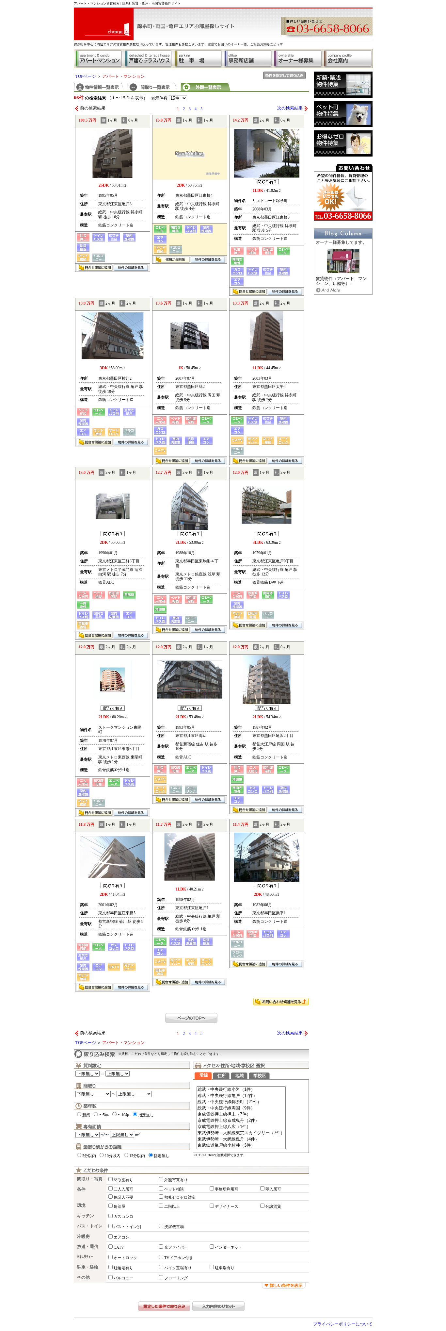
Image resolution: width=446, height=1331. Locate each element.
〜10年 (123, 1115)
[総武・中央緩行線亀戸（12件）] (241, 1096)
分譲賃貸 (273, 1206)
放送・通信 (87, 1246)
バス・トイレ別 (127, 1227)
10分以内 (112, 1156)
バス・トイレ (90, 1226)
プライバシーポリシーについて (343, 1324)
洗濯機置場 (174, 1227)
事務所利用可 (226, 1189)
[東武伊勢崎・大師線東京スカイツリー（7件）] (241, 1133)
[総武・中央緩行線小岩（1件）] (241, 1090)
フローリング (176, 1278)
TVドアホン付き (178, 1258)
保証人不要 (123, 1197)
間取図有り (123, 1180)
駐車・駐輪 (87, 1267)
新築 (86, 1115)
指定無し (146, 1115)
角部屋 (119, 1206)
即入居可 (273, 1189)
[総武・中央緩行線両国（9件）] (241, 1108)
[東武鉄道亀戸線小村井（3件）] (241, 1145)
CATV (119, 1247)
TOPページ (85, 76)
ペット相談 (174, 1189)
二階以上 (172, 1206)
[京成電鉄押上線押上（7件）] (241, 1114)
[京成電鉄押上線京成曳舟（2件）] (241, 1121)
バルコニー (123, 1278)
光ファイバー (176, 1247)
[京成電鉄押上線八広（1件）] (241, 1127)
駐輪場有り (123, 1268)
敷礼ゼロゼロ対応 (180, 1197)
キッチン (85, 1216)
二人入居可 (123, 1189)
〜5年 (104, 1115)
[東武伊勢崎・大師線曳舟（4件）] (241, 1139)
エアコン (121, 1237)
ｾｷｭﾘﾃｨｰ (85, 1257)
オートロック (125, 1258)
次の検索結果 (290, 108)
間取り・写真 (90, 1179)
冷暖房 (83, 1236)
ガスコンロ (123, 1217)
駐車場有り (224, 1268)
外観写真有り (176, 1180)
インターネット (228, 1247)
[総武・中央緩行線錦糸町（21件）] (241, 1102)
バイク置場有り (178, 1268)
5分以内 (89, 1156)
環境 (81, 1205)
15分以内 (137, 1156)
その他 (83, 1277)
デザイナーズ (226, 1206)
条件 (81, 1189)
